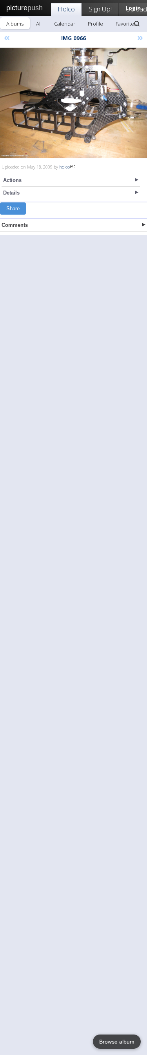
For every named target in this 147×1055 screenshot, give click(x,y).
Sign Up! (100, 8)
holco (64, 167)
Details (11, 193)
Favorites (126, 23)
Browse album (116, 1041)
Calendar (64, 23)
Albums (15, 23)
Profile (95, 23)
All (39, 23)
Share (13, 208)
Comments (15, 225)
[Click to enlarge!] (73, 103)
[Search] (137, 23)
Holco (66, 8)
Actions (12, 180)
